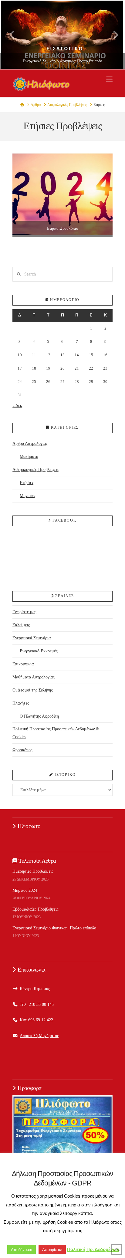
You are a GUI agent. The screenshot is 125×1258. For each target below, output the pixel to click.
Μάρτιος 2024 (24, 890)
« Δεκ (17, 405)
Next (112, 34)
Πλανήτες (20, 703)
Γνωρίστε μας (24, 611)
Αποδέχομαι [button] (21, 1249)
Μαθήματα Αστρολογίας (33, 677)
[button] (109, 79)
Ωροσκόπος (22, 749)
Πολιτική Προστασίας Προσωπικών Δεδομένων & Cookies (55, 732)
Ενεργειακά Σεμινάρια (31, 637)
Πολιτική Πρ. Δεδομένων (93, 1249)
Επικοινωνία (23, 663)
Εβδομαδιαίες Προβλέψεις (35, 909)
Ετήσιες (27, 482)
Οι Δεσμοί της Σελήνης (32, 690)
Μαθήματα (29, 456)
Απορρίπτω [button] (52, 1249)
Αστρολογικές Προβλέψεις (35, 469)
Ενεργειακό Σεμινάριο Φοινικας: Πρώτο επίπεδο (54, 927)
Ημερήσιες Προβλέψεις (32, 871)
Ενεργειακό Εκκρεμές (39, 650)
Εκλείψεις (21, 624)
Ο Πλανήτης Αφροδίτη (39, 716)
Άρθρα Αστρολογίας (30, 443)
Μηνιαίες (27, 495)
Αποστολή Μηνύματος (39, 1035)
